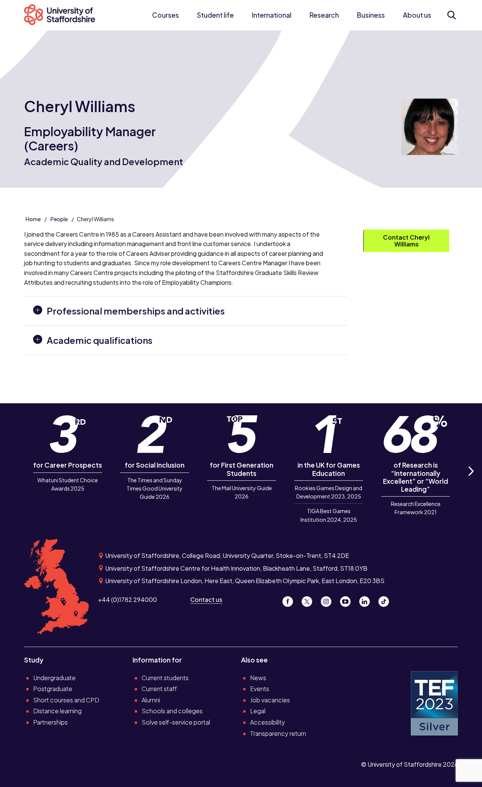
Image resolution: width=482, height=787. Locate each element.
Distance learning (57, 711)
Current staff (159, 689)
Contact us (206, 599)
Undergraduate (54, 678)
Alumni (151, 700)
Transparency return (278, 733)
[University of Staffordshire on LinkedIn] (367, 599)
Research (324, 15)
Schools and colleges (172, 711)
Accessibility (267, 722)
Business (371, 15)
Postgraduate (52, 689)
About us (417, 15)
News (258, 678)
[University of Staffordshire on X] (310, 599)
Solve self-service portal (176, 722)
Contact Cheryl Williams (406, 240)
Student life (215, 15)
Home (33, 219)
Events (259, 689)
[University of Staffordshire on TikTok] (386, 599)
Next (471, 479)
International (271, 15)
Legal (257, 711)
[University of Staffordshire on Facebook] (290, 599)
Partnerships (50, 722)
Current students (165, 678)
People (59, 219)
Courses (165, 15)
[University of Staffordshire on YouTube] (348, 599)
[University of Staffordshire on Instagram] (329, 599)
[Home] (63, 15)
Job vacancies (270, 700)
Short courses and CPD (66, 700)
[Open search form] (451, 15)
